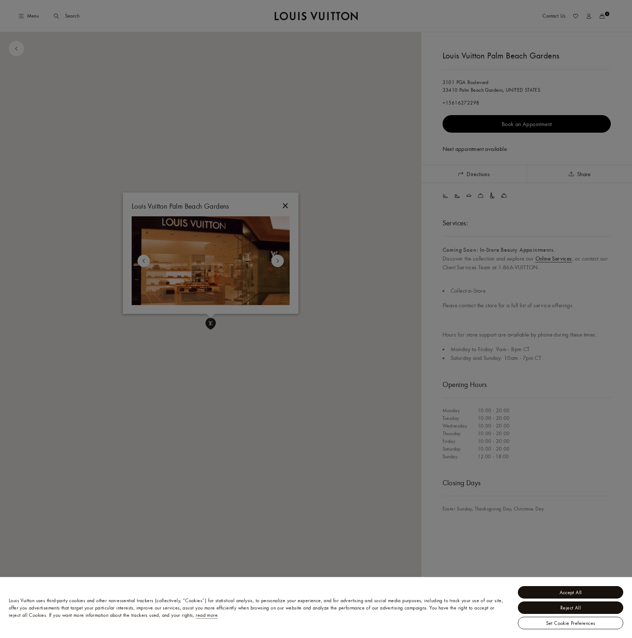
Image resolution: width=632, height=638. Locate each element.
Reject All (570, 607)
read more (207, 615)
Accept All (571, 592)
